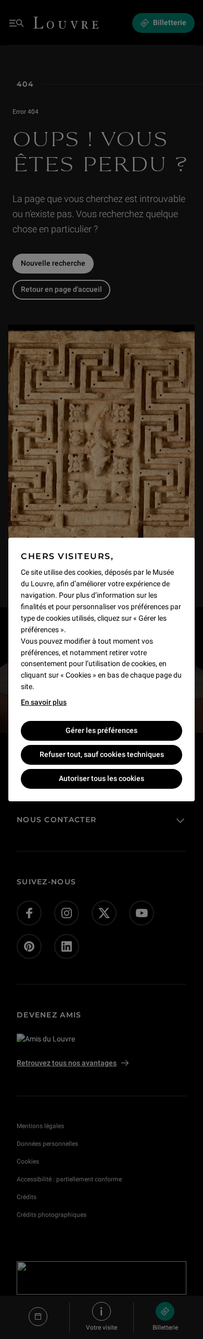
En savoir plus (44, 702)
